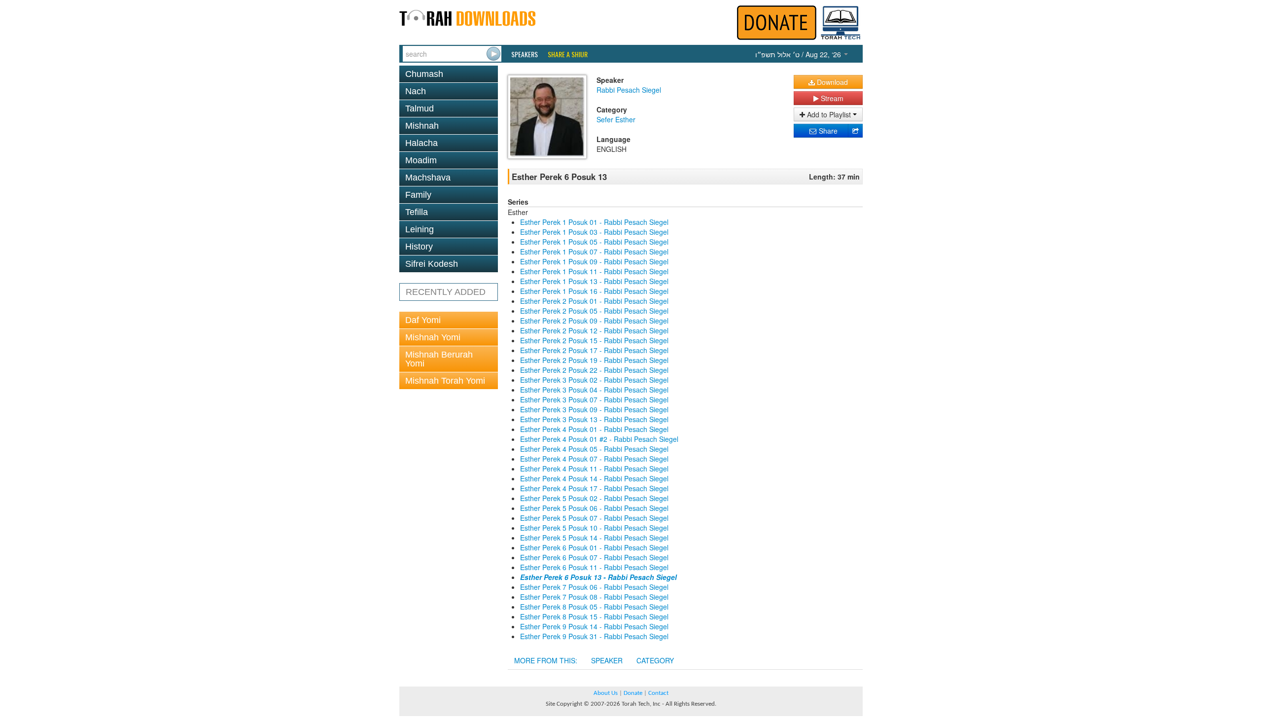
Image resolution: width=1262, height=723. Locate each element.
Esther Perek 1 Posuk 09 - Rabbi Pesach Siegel (594, 261)
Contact (658, 693)
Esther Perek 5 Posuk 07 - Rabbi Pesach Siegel (594, 518)
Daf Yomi (423, 320)
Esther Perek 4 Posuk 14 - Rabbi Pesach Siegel (594, 478)
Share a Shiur (568, 54)
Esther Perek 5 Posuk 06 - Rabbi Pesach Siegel (594, 508)
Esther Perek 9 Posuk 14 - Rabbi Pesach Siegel (594, 626)
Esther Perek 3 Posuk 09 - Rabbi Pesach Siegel (594, 409)
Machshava (428, 177)
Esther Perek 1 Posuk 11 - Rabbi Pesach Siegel (594, 271)
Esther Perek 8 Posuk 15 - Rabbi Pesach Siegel (594, 616)
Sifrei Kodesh (431, 264)
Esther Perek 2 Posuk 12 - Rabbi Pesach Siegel (594, 330)
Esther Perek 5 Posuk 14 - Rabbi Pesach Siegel (594, 537)
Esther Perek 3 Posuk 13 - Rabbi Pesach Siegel (594, 419)
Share (827, 131)
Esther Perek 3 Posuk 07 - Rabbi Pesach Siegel (594, 399)
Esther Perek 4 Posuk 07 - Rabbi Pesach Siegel (594, 459)
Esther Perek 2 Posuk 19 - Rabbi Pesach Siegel (594, 360)
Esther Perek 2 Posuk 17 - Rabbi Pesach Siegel (594, 350)
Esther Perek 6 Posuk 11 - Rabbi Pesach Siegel (594, 567)
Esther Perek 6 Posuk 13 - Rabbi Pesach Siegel (598, 577)
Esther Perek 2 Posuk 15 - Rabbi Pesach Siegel (594, 340)
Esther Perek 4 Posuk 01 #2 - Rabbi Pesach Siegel (599, 439)
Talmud (419, 108)
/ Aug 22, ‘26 (799, 54)
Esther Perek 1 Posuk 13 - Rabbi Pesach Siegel (594, 281)
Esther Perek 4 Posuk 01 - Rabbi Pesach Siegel (594, 429)
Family (418, 195)
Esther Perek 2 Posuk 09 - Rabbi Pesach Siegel (594, 320)
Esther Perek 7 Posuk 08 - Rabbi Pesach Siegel (594, 597)
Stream (831, 98)
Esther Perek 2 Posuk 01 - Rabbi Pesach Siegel (594, 301)
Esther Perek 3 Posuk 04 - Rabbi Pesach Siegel (594, 390)
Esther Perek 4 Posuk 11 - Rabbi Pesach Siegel (594, 468)
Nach (415, 91)
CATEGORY (655, 660)
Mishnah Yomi (432, 337)
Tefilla (416, 212)
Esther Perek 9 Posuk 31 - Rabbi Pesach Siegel (594, 636)
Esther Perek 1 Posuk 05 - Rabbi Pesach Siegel (594, 242)
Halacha (421, 143)
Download (831, 82)
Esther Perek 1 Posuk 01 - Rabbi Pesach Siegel (594, 222)
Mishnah (422, 126)
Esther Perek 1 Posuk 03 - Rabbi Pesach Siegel (594, 232)
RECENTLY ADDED (446, 292)
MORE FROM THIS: (545, 660)
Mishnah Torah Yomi (445, 381)
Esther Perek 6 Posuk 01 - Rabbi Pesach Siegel (594, 547)
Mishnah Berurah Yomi (439, 359)
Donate (633, 693)
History (419, 247)
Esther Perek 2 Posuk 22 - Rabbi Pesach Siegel (594, 370)
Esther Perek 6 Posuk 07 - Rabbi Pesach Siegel (594, 557)
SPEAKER (607, 660)
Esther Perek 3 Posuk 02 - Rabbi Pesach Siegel (594, 380)
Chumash (424, 74)
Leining (419, 229)
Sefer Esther (615, 119)
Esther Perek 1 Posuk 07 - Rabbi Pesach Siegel (594, 251)
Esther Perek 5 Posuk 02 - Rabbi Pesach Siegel (594, 498)
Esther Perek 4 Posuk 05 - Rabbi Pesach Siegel (594, 449)
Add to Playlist (829, 114)
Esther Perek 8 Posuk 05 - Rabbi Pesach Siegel (594, 607)
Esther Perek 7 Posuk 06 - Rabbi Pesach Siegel (594, 587)
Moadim (421, 160)
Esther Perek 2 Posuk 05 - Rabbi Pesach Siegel (594, 311)
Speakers (524, 54)
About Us (606, 693)
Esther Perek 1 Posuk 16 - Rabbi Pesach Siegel (594, 291)
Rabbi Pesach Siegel (628, 90)
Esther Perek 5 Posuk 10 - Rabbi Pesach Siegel (594, 528)
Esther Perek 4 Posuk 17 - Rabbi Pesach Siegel (594, 488)
